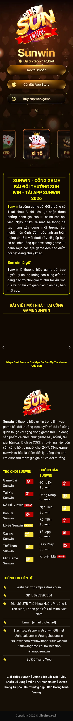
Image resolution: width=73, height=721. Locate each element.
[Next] (70, 347)
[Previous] (3, 347)
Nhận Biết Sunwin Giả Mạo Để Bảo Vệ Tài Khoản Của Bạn (36, 364)
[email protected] (44, 622)
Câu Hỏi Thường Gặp (31, 687)
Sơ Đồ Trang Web (39, 659)
